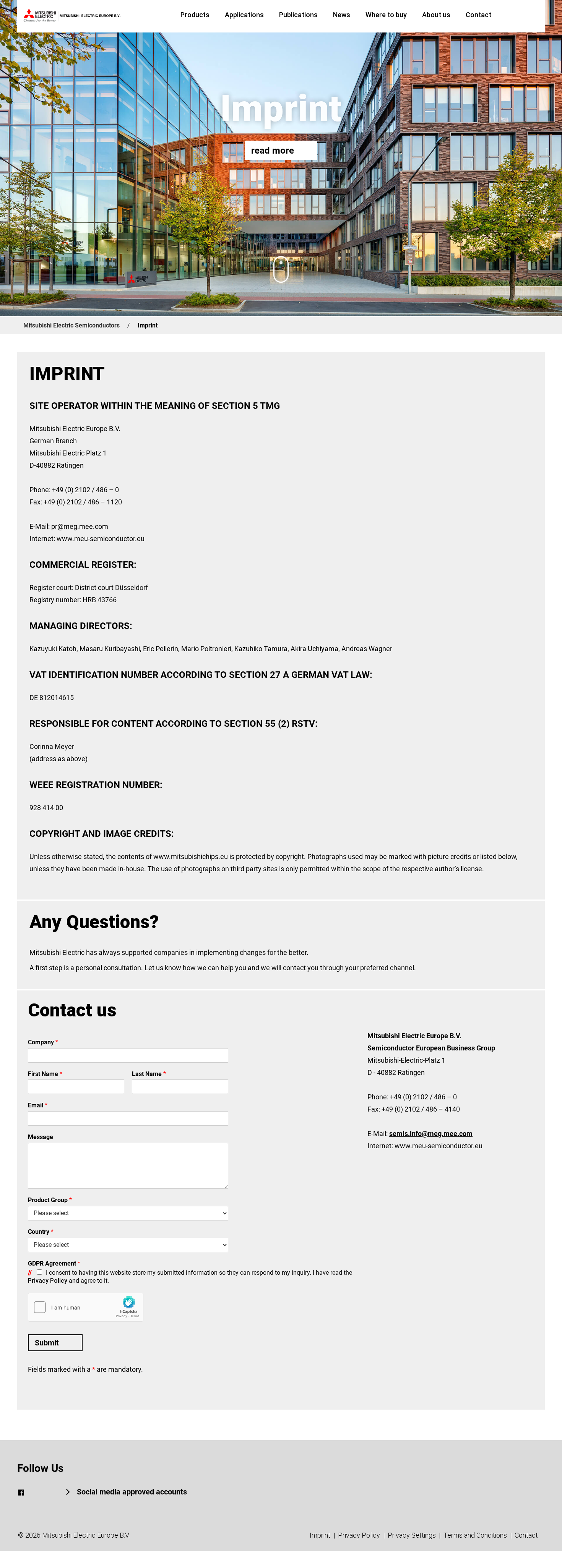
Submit (47, 1342)
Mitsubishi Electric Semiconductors (71, 325)
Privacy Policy (47, 1280)
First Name (45, 1074)
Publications (298, 15)
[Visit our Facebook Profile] (21, 1492)
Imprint (320, 1535)
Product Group (50, 1200)
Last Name (149, 1074)
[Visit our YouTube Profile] (48, 1492)
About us (436, 15)
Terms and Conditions (475, 1535)
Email (37, 1105)
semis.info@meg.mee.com (431, 1134)
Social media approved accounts (131, 1492)
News (341, 15)
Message (40, 1137)
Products (195, 15)
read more (272, 150)
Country (41, 1231)
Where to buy (386, 15)
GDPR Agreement (54, 1263)
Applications (244, 15)
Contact (478, 15)
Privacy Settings (412, 1535)
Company (43, 1042)
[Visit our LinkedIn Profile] (35, 1492)
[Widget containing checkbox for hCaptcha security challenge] (85, 1307)
